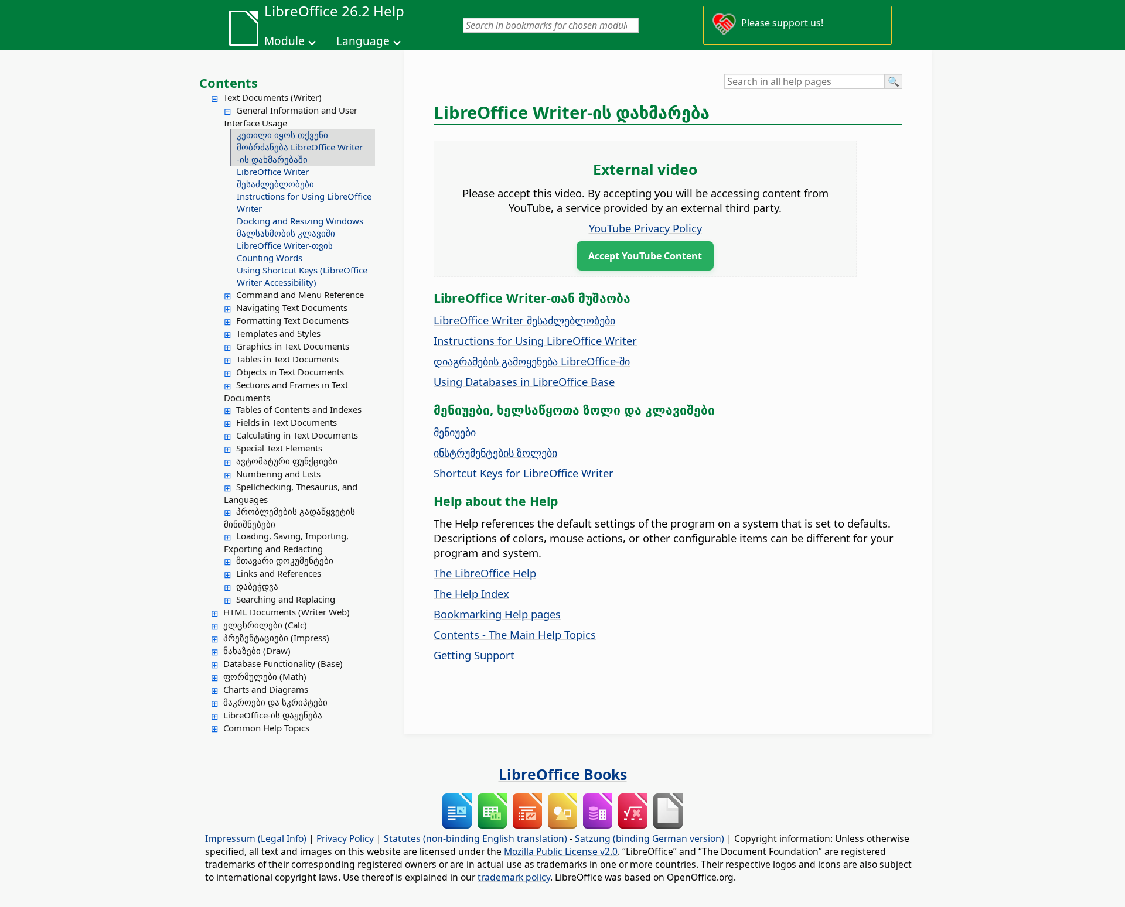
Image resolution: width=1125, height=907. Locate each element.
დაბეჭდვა (257, 586)
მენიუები (455, 432)
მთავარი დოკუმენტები (284, 560)
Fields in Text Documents (286, 422)
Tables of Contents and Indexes (299, 409)
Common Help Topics (266, 728)
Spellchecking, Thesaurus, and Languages (290, 493)
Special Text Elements (279, 448)
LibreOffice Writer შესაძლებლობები (275, 178)
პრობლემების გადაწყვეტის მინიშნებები (289, 517)
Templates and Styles (278, 333)
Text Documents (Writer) (272, 97)
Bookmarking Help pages (497, 614)
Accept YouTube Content (645, 255)
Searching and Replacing (285, 599)
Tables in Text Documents (287, 359)
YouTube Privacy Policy (645, 228)
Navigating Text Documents (291, 307)
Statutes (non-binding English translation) (475, 838)
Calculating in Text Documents (297, 435)
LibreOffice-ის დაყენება (272, 715)
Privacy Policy (345, 838)
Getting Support (474, 655)
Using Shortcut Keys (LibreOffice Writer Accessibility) (302, 276)
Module (284, 41)
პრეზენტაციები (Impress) (276, 638)
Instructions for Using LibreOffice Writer (304, 202)
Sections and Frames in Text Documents (286, 391)
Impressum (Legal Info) (255, 838)
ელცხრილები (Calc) (265, 625)
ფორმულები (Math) (264, 676)
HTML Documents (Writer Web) (286, 612)
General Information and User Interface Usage (290, 116)
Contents (228, 82)
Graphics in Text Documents (292, 346)
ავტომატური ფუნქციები (287, 461)
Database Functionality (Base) (283, 663)
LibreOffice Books (563, 774)
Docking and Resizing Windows (300, 221)
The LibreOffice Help (485, 573)
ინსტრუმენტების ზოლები (495, 452)
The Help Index (471, 593)
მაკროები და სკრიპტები (275, 702)
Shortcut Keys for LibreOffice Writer (523, 473)
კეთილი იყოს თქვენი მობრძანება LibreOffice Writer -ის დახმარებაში (300, 147)
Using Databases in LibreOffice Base (524, 381)
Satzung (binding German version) (649, 838)
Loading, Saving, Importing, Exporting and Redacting (286, 542)
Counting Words (269, 257)
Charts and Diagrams (265, 689)
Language (363, 41)
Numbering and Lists (278, 474)
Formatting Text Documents (292, 320)
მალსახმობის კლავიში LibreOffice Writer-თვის (286, 239)
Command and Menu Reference (300, 294)
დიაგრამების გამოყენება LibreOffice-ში (532, 361)
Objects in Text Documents (290, 372)
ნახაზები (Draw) (257, 650)
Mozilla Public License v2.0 (561, 851)
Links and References (278, 573)
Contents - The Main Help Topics (515, 634)
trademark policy (514, 877)
